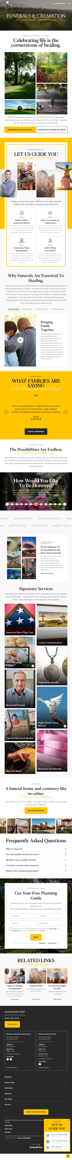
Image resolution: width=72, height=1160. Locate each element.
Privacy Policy (53, 928)
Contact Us (12, 1024)
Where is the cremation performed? (22, 871)
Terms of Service (52, 943)
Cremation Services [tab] (41, 309)
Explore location (11, 1067)
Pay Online (8, 1132)
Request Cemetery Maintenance (36, 1112)
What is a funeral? (14, 849)
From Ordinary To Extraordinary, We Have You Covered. (51, 550)
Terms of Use (16, 930)
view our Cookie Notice (24, 1138)
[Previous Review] (6, 412)
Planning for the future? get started (52, 130)
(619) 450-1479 (12, 1018)
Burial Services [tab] (27, 309)
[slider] (36, 504)
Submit (36, 937)
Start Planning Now (47, 573)
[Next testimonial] (65, 412)
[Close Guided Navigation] (69, 1120)
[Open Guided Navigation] (68, 1156)
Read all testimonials (36, 431)
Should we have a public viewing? (21, 860)
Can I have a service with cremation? (22, 865)
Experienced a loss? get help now (20, 130)
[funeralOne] (36, 1147)
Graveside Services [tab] (57, 309)
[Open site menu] (69, 3)
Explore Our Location (36, 810)
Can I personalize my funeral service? (22, 854)
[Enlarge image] (20, 340)
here (43, 930)
